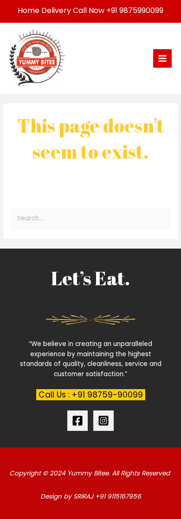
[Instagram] (103, 420)
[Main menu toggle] (162, 58)
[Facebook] (77, 420)
